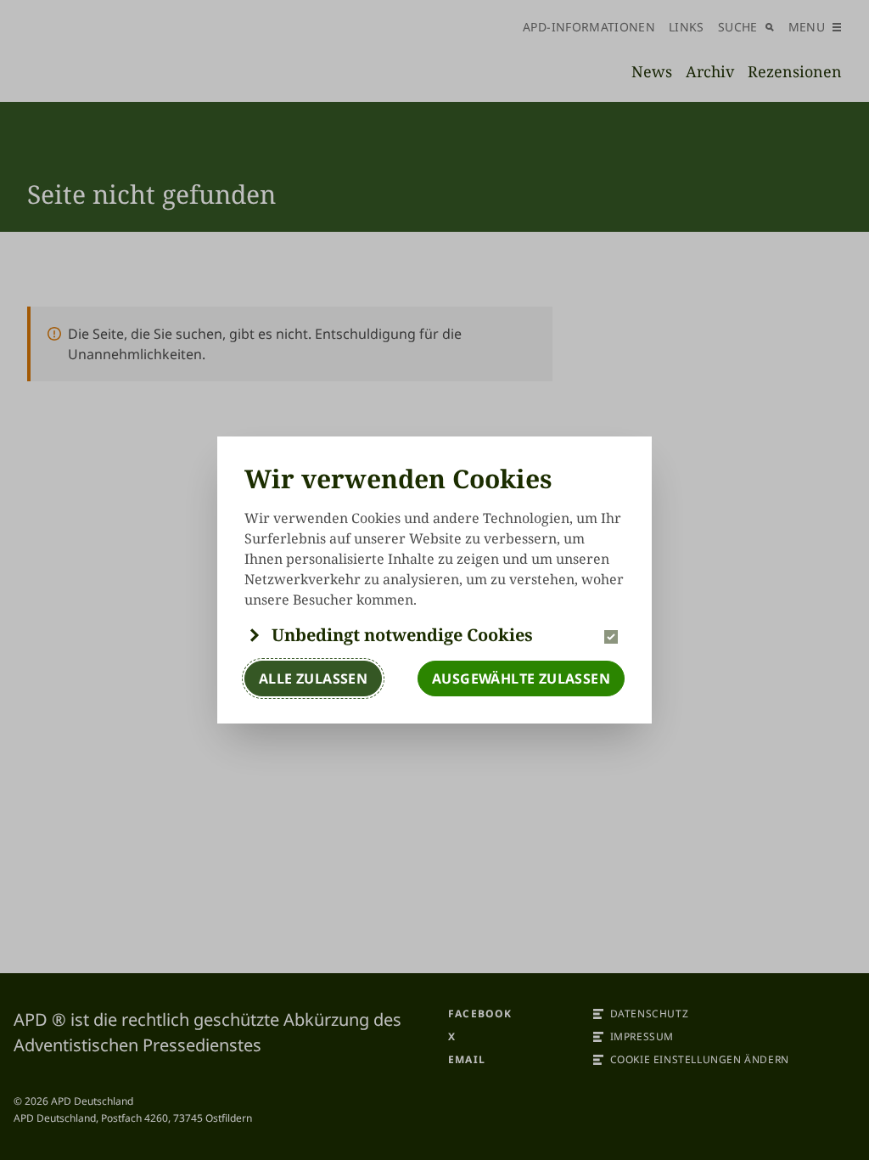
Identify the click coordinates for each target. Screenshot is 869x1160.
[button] (434, 635)
